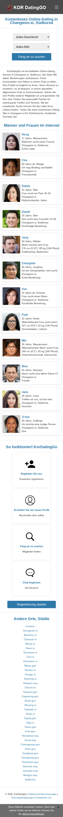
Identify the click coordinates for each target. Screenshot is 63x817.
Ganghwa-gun (30, 753)
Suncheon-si (30, 652)
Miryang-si (30, 705)
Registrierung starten (31, 604)
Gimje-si (30, 713)
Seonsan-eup (30, 766)
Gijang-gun (30, 718)
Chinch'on (30, 687)
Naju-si (30, 722)
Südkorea (30, 779)
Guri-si (30, 656)
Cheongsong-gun (30, 744)
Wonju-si (30, 643)
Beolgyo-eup (30, 775)
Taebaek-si (30, 709)
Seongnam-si (30, 630)
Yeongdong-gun (30, 757)
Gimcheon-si (30, 661)
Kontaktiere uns (44, 797)
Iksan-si (30, 648)
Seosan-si (30, 670)
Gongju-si (30, 674)
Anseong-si (30, 678)
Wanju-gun (30, 665)
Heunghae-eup (30, 735)
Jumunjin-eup (30, 770)
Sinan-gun (30, 700)
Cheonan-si (30, 639)
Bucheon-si (30, 635)
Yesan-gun (30, 727)
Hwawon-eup (30, 683)
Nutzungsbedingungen (22, 797)
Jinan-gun (30, 748)
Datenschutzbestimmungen (43, 794)
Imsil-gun (30, 731)
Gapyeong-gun (30, 696)
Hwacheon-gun (30, 762)
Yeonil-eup (30, 740)
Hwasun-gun (30, 691)
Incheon (30, 626)
